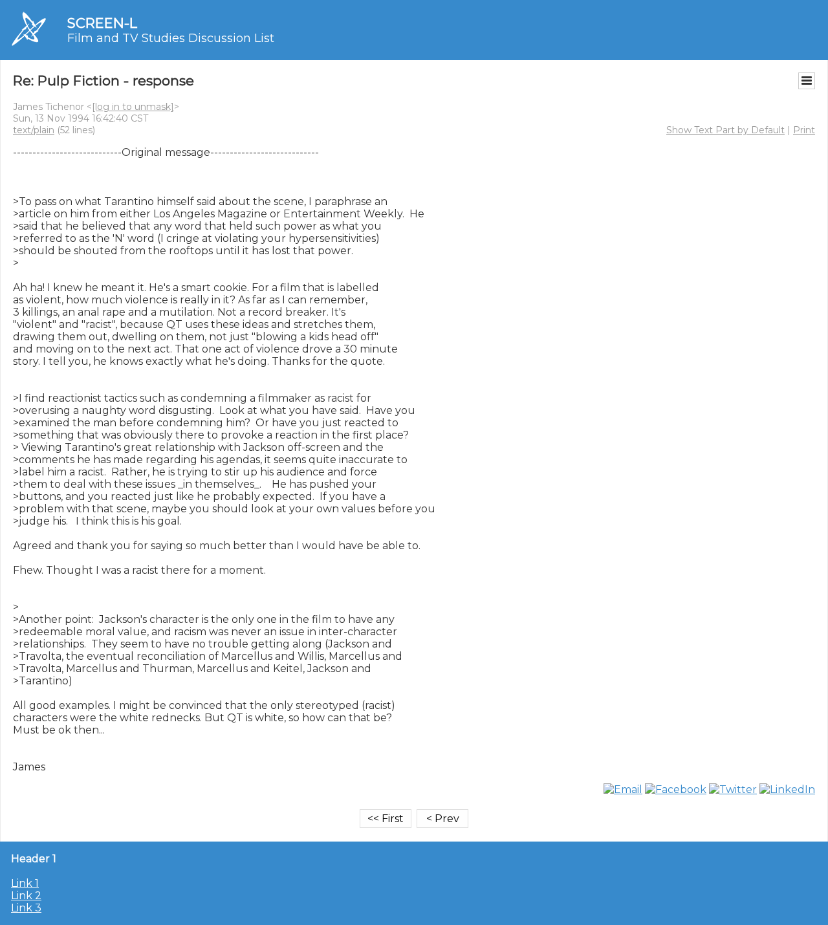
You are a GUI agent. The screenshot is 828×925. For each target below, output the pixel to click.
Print (804, 130)
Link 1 (25, 883)
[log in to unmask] (133, 107)
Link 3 (26, 908)
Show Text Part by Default (725, 130)
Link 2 (26, 895)
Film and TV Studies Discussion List (170, 38)
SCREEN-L (102, 23)
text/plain (33, 130)
